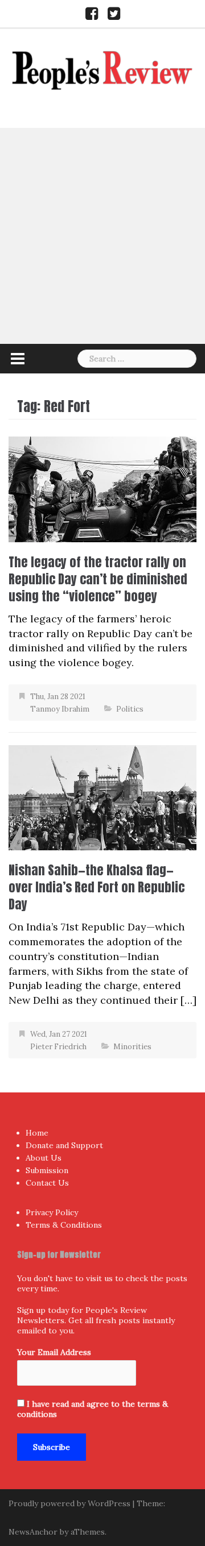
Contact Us (47, 1183)
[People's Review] (102, 69)
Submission (47, 1170)
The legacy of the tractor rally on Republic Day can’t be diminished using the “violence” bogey (98, 578)
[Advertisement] (102, 236)
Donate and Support (64, 1145)
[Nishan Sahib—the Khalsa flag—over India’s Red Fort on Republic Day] (102, 796)
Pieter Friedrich (58, 1047)
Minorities (132, 1047)
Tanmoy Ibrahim (59, 709)
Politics (130, 709)
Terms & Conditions (64, 1225)
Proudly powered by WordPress (69, 1503)
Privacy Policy (52, 1212)
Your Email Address (54, 1352)
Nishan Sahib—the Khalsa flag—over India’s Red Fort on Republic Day (96, 887)
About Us (44, 1158)
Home (37, 1133)
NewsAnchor (33, 1532)
